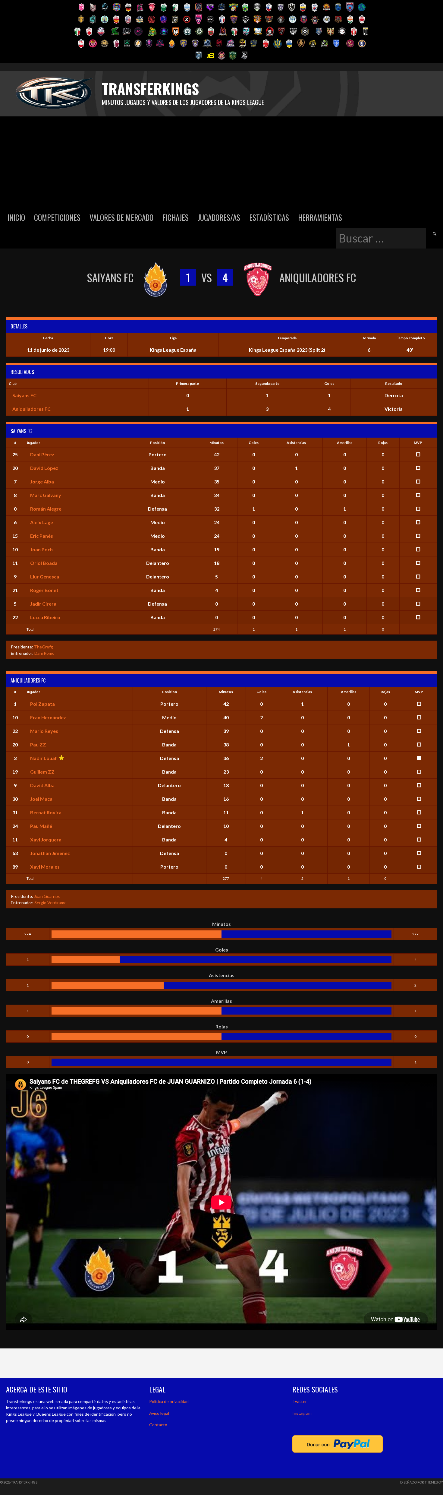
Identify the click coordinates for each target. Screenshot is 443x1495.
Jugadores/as (219, 217)
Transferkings (150, 88)
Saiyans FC (24, 395)
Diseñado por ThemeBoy (421, 1482)
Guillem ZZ (42, 771)
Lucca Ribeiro (45, 617)
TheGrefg (43, 646)
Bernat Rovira (45, 812)
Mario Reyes (44, 731)
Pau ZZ (38, 744)
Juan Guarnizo (47, 896)
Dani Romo (44, 653)
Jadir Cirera (43, 604)
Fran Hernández (48, 717)
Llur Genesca (44, 576)
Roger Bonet (44, 590)
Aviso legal (159, 1413)
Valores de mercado (121, 217)
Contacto (158, 1424)
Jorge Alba (42, 481)
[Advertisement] (221, 161)
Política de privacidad (169, 1401)
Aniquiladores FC (31, 409)
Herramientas (320, 217)
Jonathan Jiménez (50, 853)
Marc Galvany (45, 495)
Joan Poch (41, 549)
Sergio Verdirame (50, 902)
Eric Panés (41, 536)
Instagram (302, 1413)
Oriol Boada (44, 563)
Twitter (299, 1401)
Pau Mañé (41, 826)
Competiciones (57, 217)
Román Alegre (45, 509)
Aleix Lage (41, 522)
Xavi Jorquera (45, 839)
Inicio (16, 217)
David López (44, 468)
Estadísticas (269, 217)
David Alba (42, 785)
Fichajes (175, 217)
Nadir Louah (44, 758)
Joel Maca (41, 799)
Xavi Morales (45, 866)
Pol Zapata (42, 704)
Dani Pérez (42, 454)
